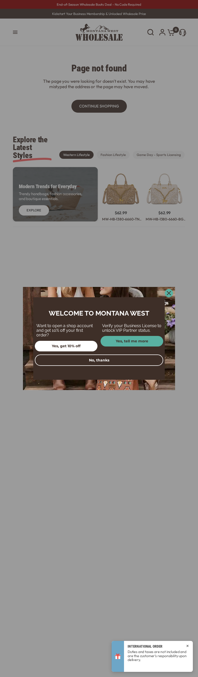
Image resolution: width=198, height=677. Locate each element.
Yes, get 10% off (66, 346)
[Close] (169, 293)
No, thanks (99, 360)
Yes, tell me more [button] (132, 341)
